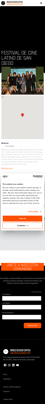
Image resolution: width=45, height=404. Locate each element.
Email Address (8, 313)
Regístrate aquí (7, 168)
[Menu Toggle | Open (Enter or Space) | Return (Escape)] (41, 3)
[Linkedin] (13, 365)
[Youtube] (17, 365)
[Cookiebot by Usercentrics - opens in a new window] (32, 176)
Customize (21, 225)
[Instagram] (9, 365)
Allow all (22, 218)
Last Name (6, 303)
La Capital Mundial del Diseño (15, 357)
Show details (33, 211)
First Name (6, 294)
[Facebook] (5, 365)
